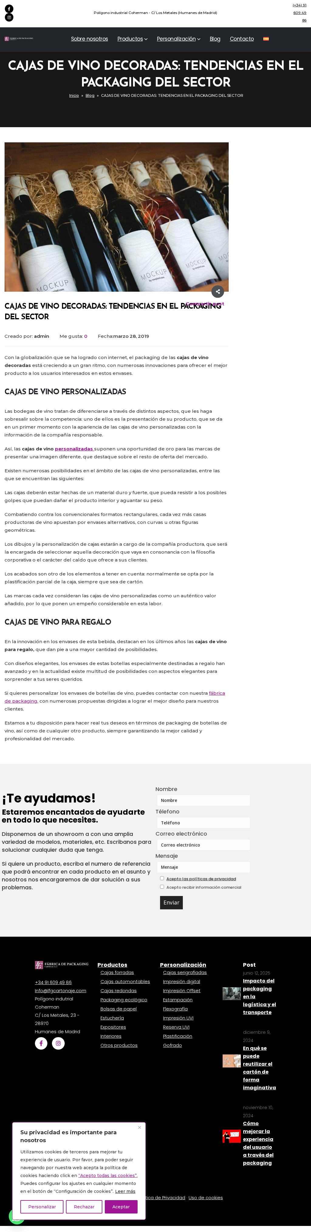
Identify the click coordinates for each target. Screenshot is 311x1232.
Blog (215, 38)
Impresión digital (181, 981)
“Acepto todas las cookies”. (108, 1175)
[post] (232, 993)
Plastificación (177, 1036)
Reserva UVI (176, 1027)
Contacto (242, 38)
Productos (130, 38)
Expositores (113, 1027)
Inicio (74, 95)
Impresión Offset (181, 990)
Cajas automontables (125, 981)
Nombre (166, 789)
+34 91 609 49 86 (53, 982)
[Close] (139, 1127)
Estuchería (112, 1018)
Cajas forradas (117, 972)
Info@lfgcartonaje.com (60, 990)
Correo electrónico (181, 833)
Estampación (178, 999)
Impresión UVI (178, 1018)
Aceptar (121, 1207)
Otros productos (119, 1045)
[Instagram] (9, 17)
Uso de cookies (206, 1197)
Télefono (167, 811)
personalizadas (74, 449)
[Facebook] (9, 9)
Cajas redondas (119, 990)
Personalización (176, 38)
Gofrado (172, 1045)
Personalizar (42, 1207)
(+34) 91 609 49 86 (299, 12)
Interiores (111, 1036)
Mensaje (167, 856)
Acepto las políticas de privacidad (201, 879)
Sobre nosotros (89, 38)
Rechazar (84, 1207)
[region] (79, 1171)
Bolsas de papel (119, 1009)
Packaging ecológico (124, 999)
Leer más (125, 1191)
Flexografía (175, 1009)
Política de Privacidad (161, 1197)
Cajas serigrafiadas (185, 972)
